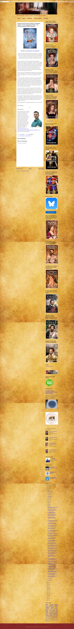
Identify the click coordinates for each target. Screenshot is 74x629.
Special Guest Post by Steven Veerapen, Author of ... (52, 574)
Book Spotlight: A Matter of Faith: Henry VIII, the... (51, 528)
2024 (48, 488)
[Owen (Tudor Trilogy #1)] (47, 433)
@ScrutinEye (27, 131)
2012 (48, 598)
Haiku (49, 620)
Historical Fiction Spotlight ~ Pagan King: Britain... (52, 510)
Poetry (56, 615)
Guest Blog (47, 616)
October (49, 494)
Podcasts (46, 18)
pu (49, 621)
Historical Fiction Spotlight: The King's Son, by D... (52, 536)
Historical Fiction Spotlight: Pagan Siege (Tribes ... (51, 538)
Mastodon (2, 0)
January (49, 580)
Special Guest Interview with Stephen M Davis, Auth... (52, 551)
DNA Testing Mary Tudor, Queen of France (53, 478)
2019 (48, 587)
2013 (48, 596)
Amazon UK (29, 50)
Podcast (56, 617)
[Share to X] (30, 134)
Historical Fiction (53, 606)
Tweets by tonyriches (49, 366)
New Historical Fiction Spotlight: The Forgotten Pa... (51, 518)
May (48, 502)
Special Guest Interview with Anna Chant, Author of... (52, 561)
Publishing (51, 615)
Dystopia (47, 620)
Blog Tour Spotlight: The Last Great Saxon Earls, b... (52, 576)
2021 (48, 584)
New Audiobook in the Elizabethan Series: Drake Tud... (52, 556)
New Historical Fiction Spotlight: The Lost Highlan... (52, 533)
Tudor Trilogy (52, 616)
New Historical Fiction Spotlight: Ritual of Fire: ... (52, 512)
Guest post (26, 135)
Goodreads (19, 131)
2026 (48, 485)
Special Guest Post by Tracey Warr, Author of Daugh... (52, 546)
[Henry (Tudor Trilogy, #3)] (47, 451)
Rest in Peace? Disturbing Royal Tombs (54, 467)
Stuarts (54, 615)
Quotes (54, 620)
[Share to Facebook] (31, 134)
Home (19, 18)
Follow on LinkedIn (51, 212)
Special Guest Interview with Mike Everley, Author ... (52, 564)
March (49, 505)
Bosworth (51, 619)
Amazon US (36, 50)
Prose (46, 618)
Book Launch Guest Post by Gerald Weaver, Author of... (52, 571)
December (49, 491)
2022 (48, 582)
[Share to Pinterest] (32, 134)
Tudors (30, 135)
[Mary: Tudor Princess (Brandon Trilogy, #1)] (47, 445)
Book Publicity (52, 610)
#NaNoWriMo (52, 618)
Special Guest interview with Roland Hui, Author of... (52, 569)
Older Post (41, 168)
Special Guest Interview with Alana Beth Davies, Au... (52, 553)
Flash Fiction (56, 618)
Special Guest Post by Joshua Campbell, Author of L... (52, 548)
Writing (47, 610)
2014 (48, 595)
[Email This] (28, 134)
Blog (54, 617)
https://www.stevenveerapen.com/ (23, 128)
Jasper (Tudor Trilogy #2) (53, 437)
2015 (48, 593)
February (49, 578)
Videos (49, 618)
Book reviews (49, 609)
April (48, 504)
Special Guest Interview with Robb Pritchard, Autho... (52, 566)
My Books (29, 18)
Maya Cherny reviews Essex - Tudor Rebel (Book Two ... (52, 526)
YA (48, 621)
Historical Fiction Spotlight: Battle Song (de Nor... (51, 515)
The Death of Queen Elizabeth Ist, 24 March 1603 (52, 521)
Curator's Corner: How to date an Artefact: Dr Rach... (52, 508)
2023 (48, 490)
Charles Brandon (55, 619)
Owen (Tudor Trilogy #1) (53, 431)
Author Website (38, 18)
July (48, 499)
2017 (48, 590)
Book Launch (22, 135)
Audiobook (47, 615)
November (49, 493)
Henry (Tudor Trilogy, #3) (53, 449)
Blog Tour (55, 609)
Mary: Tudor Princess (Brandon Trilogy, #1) (52, 443)
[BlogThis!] (29, 134)
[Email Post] (26, 134)
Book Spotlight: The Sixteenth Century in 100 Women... (52, 531)
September (49, 496)
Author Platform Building (49, 617)
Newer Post (19, 168)
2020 (48, 585)
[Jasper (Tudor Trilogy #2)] (47, 439)
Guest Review (48, 619)
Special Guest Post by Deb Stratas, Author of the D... (51, 523)
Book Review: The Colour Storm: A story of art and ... (52, 543)
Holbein (52, 620)
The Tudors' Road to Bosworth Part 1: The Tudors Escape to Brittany (51, 392)
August (49, 497)
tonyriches (53, 458)
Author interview (54, 608)
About (23, 18)
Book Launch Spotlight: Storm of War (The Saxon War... (52, 559)
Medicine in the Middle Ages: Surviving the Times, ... (52, 541)
